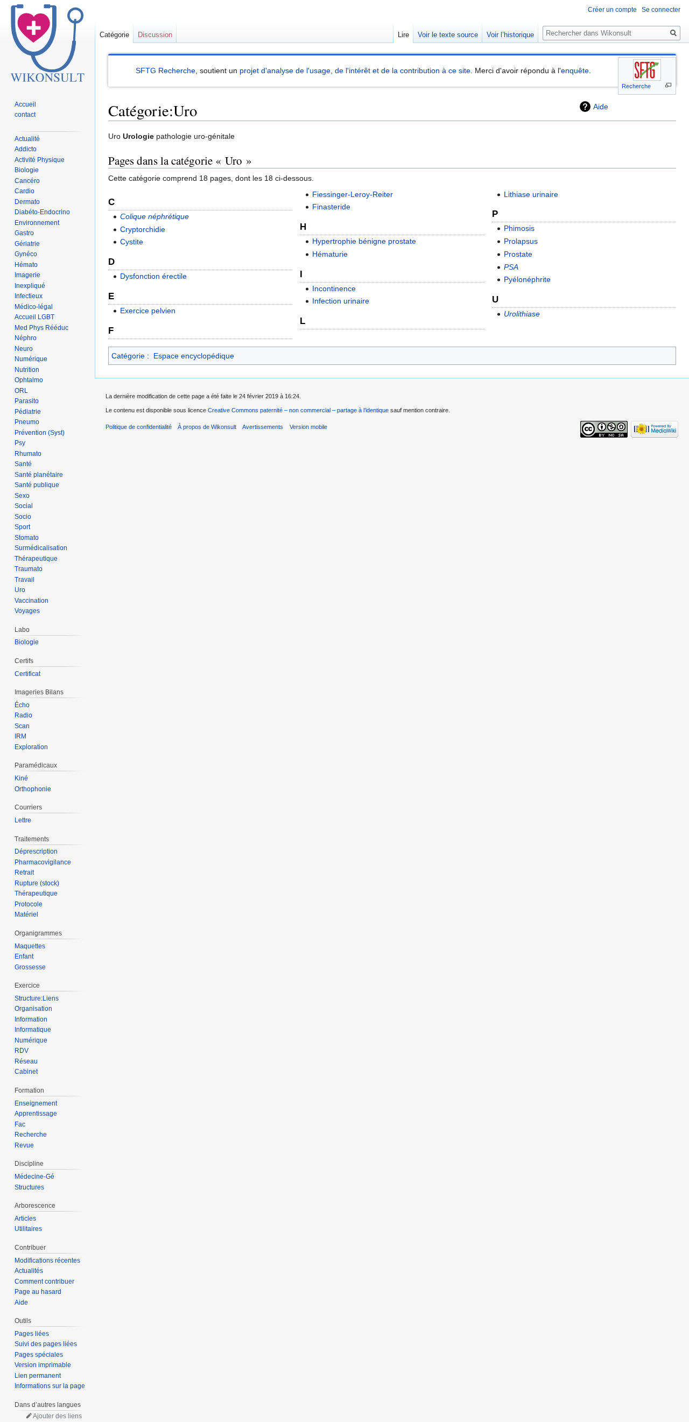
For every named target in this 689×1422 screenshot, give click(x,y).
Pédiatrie (28, 412)
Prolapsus (521, 241)
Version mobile (308, 427)
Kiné (21, 778)
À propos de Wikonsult (207, 427)
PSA (511, 267)
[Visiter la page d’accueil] (47, 43)
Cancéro (27, 181)
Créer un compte (612, 9)
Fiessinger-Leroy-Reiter (352, 194)
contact (25, 114)
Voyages (27, 611)
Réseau (26, 1061)
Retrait (24, 872)
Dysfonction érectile (153, 276)
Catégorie (128, 355)
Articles (25, 1218)
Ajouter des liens (57, 1416)
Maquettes (30, 946)
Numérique (31, 359)
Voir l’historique (510, 35)
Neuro (24, 349)
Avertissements (262, 427)
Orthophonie (33, 789)
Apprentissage (36, 1113)
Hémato (26, 265)
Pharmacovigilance (43, 862)
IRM (20, 736)
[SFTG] (647, 70)
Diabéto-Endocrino (42, 212)
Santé (23, 464)
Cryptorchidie (142, 229)
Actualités (29, 1271)
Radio (23, 715)
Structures (29, 1187)
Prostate (518, 254)
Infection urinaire (340, 301)
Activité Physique (40, 160)
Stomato (27, 537)
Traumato (29, 569)
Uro (20, 590)
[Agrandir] (668, 85)
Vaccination (31, 600)
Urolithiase (522, 313)
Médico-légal (34, 307)
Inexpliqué (30, 286)
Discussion (155, 35)
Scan (22, 726)
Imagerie (27, 275)
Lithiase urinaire (531, 194)
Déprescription (36, 851)
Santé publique (37, 485)
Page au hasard (38, 1292)
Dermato (27, 202)
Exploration (31, 747)
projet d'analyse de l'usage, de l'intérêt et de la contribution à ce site (355, 70)
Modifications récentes (47, 1260)
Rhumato (28, 453)
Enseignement (36, 1103)
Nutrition (27, 370)
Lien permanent (38, 1375)
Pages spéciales (39, 1354)
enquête (575, 70)
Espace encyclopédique (193, 355)
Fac (20, 1124)
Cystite (131, 241)
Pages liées (32, 1333)
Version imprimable (43, 1365)
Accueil (25, 104)
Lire (403, 35)
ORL (21, 391)
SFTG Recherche (165, 70)
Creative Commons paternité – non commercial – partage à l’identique (298, 410)
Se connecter (661, 9)
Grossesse (30, 967)
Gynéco (26, 254)
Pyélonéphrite (527, 279)
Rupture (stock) (37, 883)
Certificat (27, 674)
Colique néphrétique (154, 216)
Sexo (22, 495)
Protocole (29, 904)
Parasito (27, 401)
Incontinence (334, 288)
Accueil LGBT (34, 317)
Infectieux (29, 296)
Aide (600, 106)
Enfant (24, 956)
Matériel (26, 914)
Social (24, 506)
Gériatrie (27, 244)
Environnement (37, 223)
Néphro (26, 338)
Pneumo (27, 422)
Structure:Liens (37, 998)
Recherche (636, 86)
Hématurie (330, 254)
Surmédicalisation (41, 548)
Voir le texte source (448, 35)
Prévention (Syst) (40, 433)
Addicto (26, 149)
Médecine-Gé (34, 1176)
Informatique (33, 1029)
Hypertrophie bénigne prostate (364, 241)
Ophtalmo (29, 380)
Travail (24, 579)
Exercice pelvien (147, 310)
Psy (20, 443)
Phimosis (519, 228)
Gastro (24, 233)
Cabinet (26, 1071)
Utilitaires (28, 1229)
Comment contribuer (44, 1281)
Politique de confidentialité (139, 427)
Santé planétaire (39, 474)
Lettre (23, 820)
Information (31, 1019)
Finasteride (331, 206)
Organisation (33, 1008)
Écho (22, 705)
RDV (22, 1050)
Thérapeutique (36, 558)
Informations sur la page (50, 1386)
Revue (24, 1145)
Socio (23, 516)
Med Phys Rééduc (41, 328)
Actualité (27, 139)
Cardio (24, 191)
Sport (22, 527)
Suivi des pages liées (46, 1344)
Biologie (27, 170)
